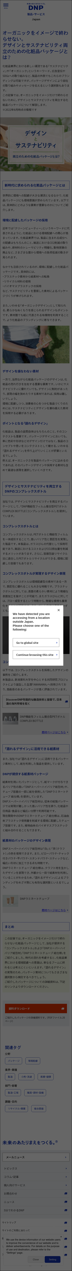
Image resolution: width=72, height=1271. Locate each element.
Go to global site (27, 643)
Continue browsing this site (34, 655)
